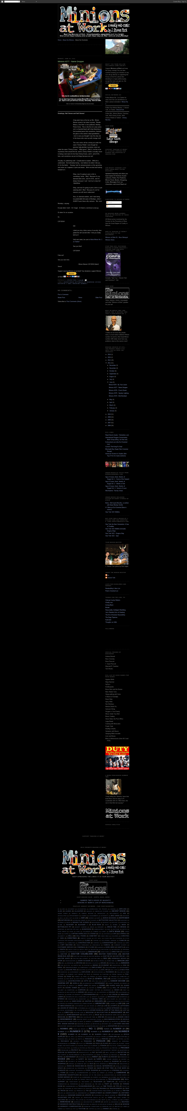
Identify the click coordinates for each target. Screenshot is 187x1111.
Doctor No (107, 956)
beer (68, 922)
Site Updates (101, 1063)
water (106, 1102)
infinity (95, 996)
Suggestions (109, 1075)
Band (76, 918)
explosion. (86, 972)
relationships (88, 1054)
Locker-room (95, 1010)
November (112, 368)
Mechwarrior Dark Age (111, 1014)
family (62, 974)
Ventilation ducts (91, 1097)
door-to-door (84, 960)
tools (60, 1088)
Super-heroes (64, 1077)
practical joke (93, 1048)
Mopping (115, 1021)
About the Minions (68, 40)
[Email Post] (86, 280)
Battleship (92, 920)
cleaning (118, 938)
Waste (98, 1102)
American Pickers (102, 911)
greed (94, 985)
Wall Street (113, 1099)
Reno (98, 1054)
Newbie (64, 1029)
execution (124, 969)
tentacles (122, 1081)
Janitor (88, 1001)
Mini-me (101, 1017)
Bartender (124, 918)
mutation (96, 1023)
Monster (98, 1021)
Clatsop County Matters (112, 600)
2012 (109, 360)
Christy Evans (86, 938)
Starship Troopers (76, 1070)
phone (73, 1043)
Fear (88, 974)
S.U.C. (73, 1059)
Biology (115, 922)
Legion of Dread (67, 1008)
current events (120, 945)
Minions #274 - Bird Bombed (118, 396)
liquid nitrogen (112, 1008)
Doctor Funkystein (108, 954)
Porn (75, 1048)
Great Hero (83, 985)
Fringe (92, 976)
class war (108, 938)
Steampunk (105, 1070)
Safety (81, 1059)
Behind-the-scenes (81, 922)
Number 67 (108, 1031)
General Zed (101, 978)
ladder (112, 1003)
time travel (108, 1086)
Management (117, 1012)
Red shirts (62, 1054)
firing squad (117, 974)
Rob (88, 1057)
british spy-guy (73, 929)
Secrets (61, 1061)
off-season (115, 1034)
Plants (113, 1043)
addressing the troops (98, 909)
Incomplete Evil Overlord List (77, 996)
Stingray (126, 1070)
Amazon (89, 911)
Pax (128, 1039)
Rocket (114, 1057)
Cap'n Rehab (114, 931)
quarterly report (110, 1050)
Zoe (98, 1108)
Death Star (72, 949)
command (61, 942)
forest (77, 976)
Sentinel (81, 1061)
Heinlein (61, 992)
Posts (110, 202)
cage (71, 931)
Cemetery (93, 936)
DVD (62, 965)
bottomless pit (80, 282)
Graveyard (62, 985)
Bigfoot (106, 922)
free (85, 976)
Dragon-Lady (123, 961)
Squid (99, 1068)
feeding (96, 974)
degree (62, 951)
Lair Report (79, 1005)
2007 (109, 422)
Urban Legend (110, 1095)
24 (58, 909)
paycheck (65, 1041)
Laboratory (100, 1003)
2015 (109, 357)
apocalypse (62, 915)
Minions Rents (82, 1019)
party (114, 1039)
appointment (74, 915)
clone (87, 940)
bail (61, 918)
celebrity (61, 936)
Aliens (68, 911)
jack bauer (110, 999)
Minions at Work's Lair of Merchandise (96, 902)
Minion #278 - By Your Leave (118, 384)
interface (123, 996)
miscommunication (112, 1019)
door (60, 960)
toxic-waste (78, 1088)
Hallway (61, 990)
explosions (98, 972)
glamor (104, 981)
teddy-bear (73, 1081)
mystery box (107, 1023)
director (116, 951)
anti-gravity (114, 913)
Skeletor (123, 1063)
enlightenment (111, 967)
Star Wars (121, 1068)
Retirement (71, 1057)
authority (104, 915)
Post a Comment (63, 294)
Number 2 (84, 283)
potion (82, 1048)
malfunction (102, 1012)
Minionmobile (66, 1019)
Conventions (107, 942)
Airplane (123, 909)
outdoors (89, 1036)
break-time (112, 927)
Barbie (91, 918)
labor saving (87, 1003)
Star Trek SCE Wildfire (112, 512)
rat (93, 1052)
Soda (117, 1066)
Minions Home (109, 240)
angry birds (63, 913)
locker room (82, 1010)
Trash (63, 1090)
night (75, 1028)
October (112, 371)
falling (120, 972)
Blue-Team (96, 924)
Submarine (121, 1072)
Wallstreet (124, 1099)
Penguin (100, 1041)
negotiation (124, 1026)
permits (115, 1041)
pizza (98, 1043)
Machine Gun (78, 1012)
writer (117, 1106)
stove (94, 1072)
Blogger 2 (83, 924)
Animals (75, 913)
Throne (116, 1084)
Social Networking (104, 1066)
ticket (97, 1086)
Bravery (101, 927)
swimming (105, 1077)
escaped (82, 969)
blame (60, 924)
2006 (109, 425)
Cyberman (81, 947)
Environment (124, 967)
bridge (123, 927)
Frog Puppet (103, 976)
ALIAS (60, 911)
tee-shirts (85, 1081)
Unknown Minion (75, 1095)
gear (90, 978)
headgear (107, 990)
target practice (86, 1079)
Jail (67, 1001)
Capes (66, 933)
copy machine (66, 945)
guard (102, 985)
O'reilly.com (109, 602)
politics (61, 1048)
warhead (77, 1102)
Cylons (91, 947)
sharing (115, 1061)
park (97, 1039)
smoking (61, 1066)
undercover (70, 1093)
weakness (115, 1102)
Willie (117, 1104)
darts (120, 947)
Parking (105, 1039)
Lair (120, 1003)
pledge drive (83, 1045)
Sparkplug (70, 1068)
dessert (82, 951)
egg (125, 965)
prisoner (125, 1048)
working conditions (91, 1106)
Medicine (61, 1017)
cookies (120, 942)
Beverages (96, 922)
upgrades (98, 1095)
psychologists (87, 1050)
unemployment (96, 1093)
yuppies (92, 1108)
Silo (91, 1063)
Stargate (62, 1070)
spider (90, 1068)
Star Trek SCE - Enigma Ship (114, 533)
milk (82, 1017)
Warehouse (65, 1102)
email (70, 283)
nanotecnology (93, 1026)
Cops (127, 942)
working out (107, 1106)
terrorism (74, 1084)
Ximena (60, 1108)
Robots (105, 1057)
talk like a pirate (64, 1079)
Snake (69, 1066)
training (103, 1088)
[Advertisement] (70, 50)
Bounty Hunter (81, 927)
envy (62, 969)
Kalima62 (108, 620)
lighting (100, 1008)
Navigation (112, 1026)
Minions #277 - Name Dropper (118, 387)
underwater (82, 1093)
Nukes (107, 1028)
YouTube (82, 1108)
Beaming (61, 922)
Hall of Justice (120, 987)
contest (96, 942)
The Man (98, 1084)
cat (100, 933)
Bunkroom (90, 282)
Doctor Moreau (94, 956)
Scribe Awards (112, 1059)
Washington (88, 1102)
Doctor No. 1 (62, 283)
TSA (87, 1090)
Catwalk (123, 933)
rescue (114, 1054)
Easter (87, 965)
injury (102, 996)
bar (83, 918)
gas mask (69, 978)
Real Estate (110, 1052)
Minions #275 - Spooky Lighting (119, 393)
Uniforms (125, 1093)
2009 (109, 417)
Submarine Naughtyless (68, 1075)
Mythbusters (79, 1026)
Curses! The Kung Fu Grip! (113, 446)
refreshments (74, 1054)
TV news (117, 1090)
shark (124, 1061)
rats (100, 1052)
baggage (126, 915)
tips (117, 1086)
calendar (86, 931)
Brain (92, 927)
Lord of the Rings (112, 1010)
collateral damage (109, 940)
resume (123, 1054)
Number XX (86, 1034)
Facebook (110, 972)
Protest (74, 1050)
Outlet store (101, 1036)
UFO (61, 1093)
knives (62, 1003)
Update (88, 1095)
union (62, 1095)
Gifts (86, 981)
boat (107, 924)
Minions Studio (95, 1019)
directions (105, 951)
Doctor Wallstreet (80, 958)
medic (125, 1014)
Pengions (88, 1041)
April (111, 402)
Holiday (112, 992)
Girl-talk (95, 981)
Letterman (81, 1008)
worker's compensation (70, 1106)
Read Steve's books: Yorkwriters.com (117, 435)
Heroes (81, 992)
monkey (89, 1021)
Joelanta (98, 1001)
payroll (77, 1041)
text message (86, 1084)
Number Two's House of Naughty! (95, 900)
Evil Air (104, 969)
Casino (93, 933)
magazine (90, 1012)
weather (86, 1104)
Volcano (61, 1099)
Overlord (113, 1036)
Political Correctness (118, 1045)
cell (70, 936)
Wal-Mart (101, 1099)
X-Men (125, 1106)
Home (60, 40)
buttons (116, 929)
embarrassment (71, 967)
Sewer (106, 1061)
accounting (82, 909)
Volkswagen (91, 1099)
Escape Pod (71, 969)
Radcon (61, 1052)
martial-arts (87, 1014)
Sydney (114, 1077)
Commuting (71, 942)
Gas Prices (80, 978)
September (113, 374)
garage (60, 978)
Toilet (124, 1086)
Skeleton (113, 1063)
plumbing (94, 1045)
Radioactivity (84, 1052)
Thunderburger (85, 1086)
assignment (93, 915)
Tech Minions (100, 1079)
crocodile (96, 945)
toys (94, 1088)
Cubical (107, 945)
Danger (100, 947)
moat (81, 1021)
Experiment (74, 972)
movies (124, 1021)
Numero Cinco (101, 1034)
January (112, 411)
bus (108, 929)
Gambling (123, 976)
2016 (109, 354)
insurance (112, 996)
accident (71, 909)
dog (105, 958)
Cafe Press (62, 931)
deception (94, 949)
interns (61, 999)
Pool (68, 1048)
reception (122, 1052)
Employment (97, 967)
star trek (109, 1068)
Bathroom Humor (79, 920)
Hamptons (71, 990)
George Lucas (116, 978)
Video (110, 1097)
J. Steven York (110, 578)
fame (127, 972)
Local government (67, 1010)
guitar (91, 987)
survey (96, 1077)
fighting (105, 974)
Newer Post (61, 297)
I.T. (100, 994)
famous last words (75, 974)
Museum (80, 1023)
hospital (61, 994)
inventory (82, 999)
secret (124, 1059)
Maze (97, 1014)
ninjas (83, 1028)
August (111, 376)
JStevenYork (120, 110)
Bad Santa (115, 915)
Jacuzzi (60, 1001)
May (111, 399)
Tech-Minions (114, 1079)
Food (69, 976)
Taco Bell (123, 1077)
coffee (96, 940)
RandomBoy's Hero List (112, 588)
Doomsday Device (119, 958)
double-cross (99, 960)
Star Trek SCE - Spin (112, 536)
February (112, 408)
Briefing (61, 929)
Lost (125, 1010)
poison (103, 1045)
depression (72, 951)
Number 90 (72, 1034)
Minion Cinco (123, 1017)
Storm (71, 1072)
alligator (79, 911)
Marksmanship (73, 1014)
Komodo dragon (74, 1003)
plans (105, 1043)
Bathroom (65, 920)
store (63, 1072)
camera (95, 931)
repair (105, 1054)
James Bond (77, 1001)
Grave (124, 983)
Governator (87, 983)
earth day (77, 965)
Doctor (64, 954)
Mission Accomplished (68, 1021)
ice (105, 994)
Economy (105, 965)
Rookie (61, 1059)
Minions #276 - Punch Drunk (118, 390)
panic (73, 1039)
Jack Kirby (122, 999)
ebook (95, 965)
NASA (103, 1026)
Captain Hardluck (79, 933)
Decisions (105, 949)
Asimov (84, 915)
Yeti (74, 1108)
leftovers (124, 1005)
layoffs (113, 1005)
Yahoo (67, 1108)
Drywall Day (113, 963)
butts (125, 929)
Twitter (126, 1090)
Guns (99, 987)
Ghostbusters (74, 981)
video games (121, 1097)
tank (75, 1079)
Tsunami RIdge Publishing (101, 1090)
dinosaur (92, 952)
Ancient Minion (69, 282)
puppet (98, 1050)
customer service (66, 947)
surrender (86, 1077)
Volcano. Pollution (75, 1099)
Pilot (81, 1043)
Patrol (121, 1039)
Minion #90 (76, 283)
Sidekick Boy (82, 1063)
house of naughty (74, 994)
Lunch (67, 1012)
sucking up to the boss (91, 1075)
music (88, 1023)
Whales (95, 1104)
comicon (123, 940)
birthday (123, 922)
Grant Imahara (113, 983)
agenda (113, 909)
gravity (72, 985)
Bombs (115, 924)
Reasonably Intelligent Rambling (115, 610)
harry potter (94, 990)
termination (62, 1084)
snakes (90, 1066)
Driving (79, 963)
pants (80, 1039)
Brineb (107, 607)
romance (123, 1057)
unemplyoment (111, 1093)
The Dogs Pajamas (111, 617)
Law (105, 1005)
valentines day (64, 1097)
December (112, 365)
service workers (94, 1061)
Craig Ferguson (83, 945)
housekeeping (90, 994)
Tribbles (80, 1090)
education (116, 965)
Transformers (116, 1088)
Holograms (122, 992)
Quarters (123, 1050)
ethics (90, 969)
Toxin (88, 1088)
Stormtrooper (82, 1072)
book (124, 924)
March (111, 405)
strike (110, 1072)
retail (60, 1057)
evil (97, 969)
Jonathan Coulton (114, 1001)
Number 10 (119, 1029)
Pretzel (115, 1048)
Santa (99, 1059)
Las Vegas (90, 1005)
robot (95, 1057)
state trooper (92, 1070)
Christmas (72, 938)
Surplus (76, 1077)
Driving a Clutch (92, 963)
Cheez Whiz (105, 936)
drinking (70, 963)
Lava (99, 1005)
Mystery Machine (121, 1023)
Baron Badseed (109, 918)
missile (126, 1019)
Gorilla (76, 983)
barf (98, 918)
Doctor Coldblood (82, 954)
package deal (63, 1039)
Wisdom (126, 1104)
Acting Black (109, 605)
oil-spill (71, 1036)
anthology (101, 913)
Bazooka (124, 920)
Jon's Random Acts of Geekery (115, 612)
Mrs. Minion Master (66, 1023)
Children (114, 936)
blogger (70, 924)
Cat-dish (98, 282)
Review (81, 1057)
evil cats (114, 969)
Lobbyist (126, 1008)
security (71, 1061)
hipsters (102, 992)
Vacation (122, 1095)
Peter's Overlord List (111, 591)
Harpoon (82, 990)
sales (90, 1059)
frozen (114, 976)
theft (106, 1084)
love (59, 1012)
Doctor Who (95, 958)
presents (105, 1048)
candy (104, 931)
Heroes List (92, 992)
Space (60, 1068)
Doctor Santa (64, 958)
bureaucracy (99, 929)
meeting (72, 1017)
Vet (103, 1097)
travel (71, 1090)
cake (78, 931)
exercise (63, 972)
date (127, 947)
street (102, 1072)
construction (84, 942)
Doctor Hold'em (80, 956)
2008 (109, 420)
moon (107, 1021)
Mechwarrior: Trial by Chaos (114, 490)
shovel (71, 1063)
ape (124, 913)
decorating (116, 949)
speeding (80, 1068)
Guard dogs (115, 985)
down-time (110, 960)
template (110, 1081)
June (111, 382)
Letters (91, 1008)
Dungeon (125, 963)
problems (65, 1050)
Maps (62, 1014)
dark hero (110, 947)
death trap (84, 949)
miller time (90, 1017)
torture (68, 1088)
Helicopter (71, 992)
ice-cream (113, 994)
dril (62, 963)
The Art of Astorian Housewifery (115, 615)
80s (63, 909)
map (127, 1012)
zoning (114, 1108)
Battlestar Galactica (108, 920)
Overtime (123, 1036)
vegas (77, 1097)
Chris (107, 575)
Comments (111, 206)
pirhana (89, 1043)
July (110, 379)
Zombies (106, 1108)
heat (125, 990)
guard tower (71, 987)
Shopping (62, 1063)
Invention (71, 999)
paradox (88, 1039)
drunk (103, 963)
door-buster (70, 960)
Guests (83, 987)
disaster (126, 951)
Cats (114, 933)
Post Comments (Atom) (74, 301)
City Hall (98, 938)
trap (127, 1088)
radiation (72, 1052)
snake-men (79, 1066)
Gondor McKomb (118, 981)
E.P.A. (68, 965)
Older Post (98, 297)
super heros (122, 1075)
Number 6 (95, 1031)
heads (117, 990)
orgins (80, 1036)
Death (62, 949)
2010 (109, 414)
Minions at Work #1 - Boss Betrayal (116, 237)
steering (115, 1070)
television (97, 1081)
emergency (84, 967)
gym (107, 987)
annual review (87, 913)
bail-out (69, 918)
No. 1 (92, 1028)
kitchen (126, 1001)
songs (124, 1066)
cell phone (81, 936)
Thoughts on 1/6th (111, 622)
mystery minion (66, 1026)
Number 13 (62, 1031)
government (100, 983)
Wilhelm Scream (106, 1104)
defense (126, 949)
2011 (109, 363)
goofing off (63, 983)
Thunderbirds (70, 1086)
